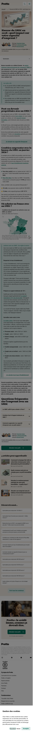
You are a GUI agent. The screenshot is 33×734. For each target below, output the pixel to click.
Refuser (18, 728)
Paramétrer (13, 728)
